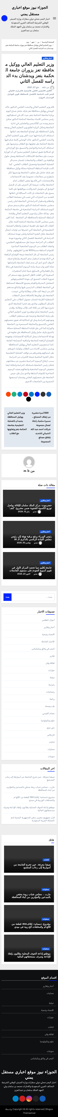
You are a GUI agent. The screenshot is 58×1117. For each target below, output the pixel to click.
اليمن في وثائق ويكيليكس (43, 648)
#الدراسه (19, 91)
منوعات (51, 756)
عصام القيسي (48, 713)
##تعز (49, 91)
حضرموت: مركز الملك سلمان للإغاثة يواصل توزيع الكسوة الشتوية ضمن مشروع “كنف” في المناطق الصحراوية (29, 508)
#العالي (11, 91)
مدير (35, 511)
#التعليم (42, 91)
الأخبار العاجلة (48, 641)
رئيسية (52, 684)
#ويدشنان (50, 97)
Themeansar (29, 1113)
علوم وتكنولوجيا (48, 720)
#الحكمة (27, 91)
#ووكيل (11, 94)
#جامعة (40, 94)
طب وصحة (50, 706)
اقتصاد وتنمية (48, 634)
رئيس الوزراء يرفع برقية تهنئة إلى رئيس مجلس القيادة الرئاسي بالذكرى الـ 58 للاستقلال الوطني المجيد (31, 540)
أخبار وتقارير (47, 58)
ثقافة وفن (50, 663)
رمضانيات (50, 692)
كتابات (52, 742)
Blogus (49, 1109)
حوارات (51, 670)
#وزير (17, 94)
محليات (51, 749)
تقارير (52, 656)
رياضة (52, 699)
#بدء (47, 94)
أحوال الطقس (48, 620)
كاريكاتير (51, 735)
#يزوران (42, 97)
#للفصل (32, 94)
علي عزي (51, 727)
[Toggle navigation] (54, 18)
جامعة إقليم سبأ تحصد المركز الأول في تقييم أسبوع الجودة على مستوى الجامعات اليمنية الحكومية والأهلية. (30, 571)
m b (44, 87)
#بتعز (52, 94)
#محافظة (24, 94)
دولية (52, 677)
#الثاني (35, 91)
